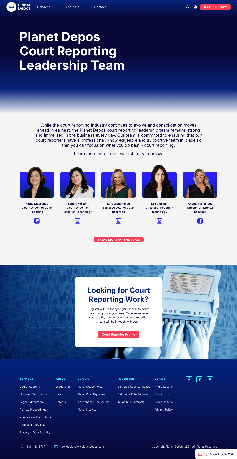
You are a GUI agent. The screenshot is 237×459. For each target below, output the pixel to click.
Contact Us (161, 394)
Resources (126, 379)
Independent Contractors (93, 402)
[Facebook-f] (189, 379)
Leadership (63, 386)
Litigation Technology (33, 394)
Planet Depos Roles (89, 386)
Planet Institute (86, 409)
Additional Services (32, 425)
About (60, 379)
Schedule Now (163, 402)
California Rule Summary (134, 394)
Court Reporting (30, 386)
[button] (119, 239)
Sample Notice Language (134, 386)
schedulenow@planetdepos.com (83, 446)
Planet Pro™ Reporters (91, 394)
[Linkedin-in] (199, 379)
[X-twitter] (210, 379)
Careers (61, 402)
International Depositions (35, 417)
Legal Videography (32, 402)
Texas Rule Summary (131, 402)
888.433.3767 (36, 446)
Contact (100, 7)
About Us (72, 7)
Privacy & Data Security (35, 432)
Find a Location (164, 386)
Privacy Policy (163, 409)
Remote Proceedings (33, 409)
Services (43, 7)
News (59, 394)
